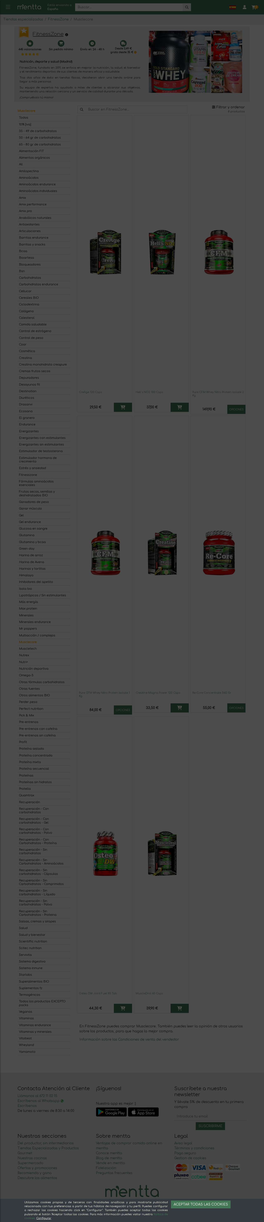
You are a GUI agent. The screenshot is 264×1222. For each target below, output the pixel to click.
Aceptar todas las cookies (201, 1204)
